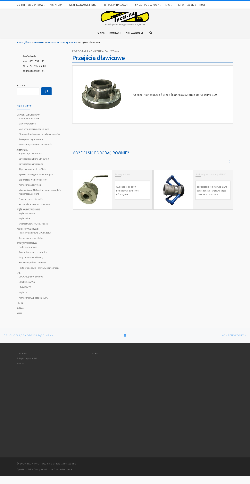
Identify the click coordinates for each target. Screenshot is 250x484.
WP (30, 469)
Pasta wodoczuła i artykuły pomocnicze (39, 267)
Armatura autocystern (30, 184)
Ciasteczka (22, 353)
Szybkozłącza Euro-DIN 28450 (34, 158)
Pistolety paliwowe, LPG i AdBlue (35, 232)
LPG (19, 272)
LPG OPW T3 (25, 287)
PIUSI (19, 313)
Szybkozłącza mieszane (31, 163)
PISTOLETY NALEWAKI (27, 228)
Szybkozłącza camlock (30, 153)
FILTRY (20, 302)
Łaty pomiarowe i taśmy (31, 257)
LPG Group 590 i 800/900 (31, 276)
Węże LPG (24, 292)
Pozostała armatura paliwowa (61, 42)
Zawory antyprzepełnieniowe (34, 128)
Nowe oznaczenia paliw (31, 199)
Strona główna (24, 42)
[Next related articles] (229, 161)
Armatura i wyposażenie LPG (33, 297)
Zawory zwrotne (27, 123)
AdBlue (20, 308)
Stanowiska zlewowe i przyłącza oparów (39, 133)
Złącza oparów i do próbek (32, 169)
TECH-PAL (33, 463)
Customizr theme (63, 469)
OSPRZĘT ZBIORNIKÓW (28, 114)
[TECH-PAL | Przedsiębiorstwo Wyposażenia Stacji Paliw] (125, 15)
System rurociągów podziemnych (36, 174)
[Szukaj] (46, 91)
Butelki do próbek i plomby (32, 262)
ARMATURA (38, 42)
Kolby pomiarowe (28, 246)
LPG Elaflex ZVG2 (27, 281)
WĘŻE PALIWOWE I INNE (28, 209)
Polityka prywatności (27, 358)
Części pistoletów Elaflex (31, 237)
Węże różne (24, 218)
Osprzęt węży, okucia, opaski (33, 223)
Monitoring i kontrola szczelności (35, 144)
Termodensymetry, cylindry (33, 251)
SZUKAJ (22, 85)
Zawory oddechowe (29, 118)
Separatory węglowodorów (32, 179)
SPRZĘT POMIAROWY (27, 243)
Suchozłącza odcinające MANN (211, 174)
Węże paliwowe (27, 213)
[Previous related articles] (221, 161)
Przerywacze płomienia (31, 139)
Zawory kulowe (122, 174)
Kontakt (21, 363)
